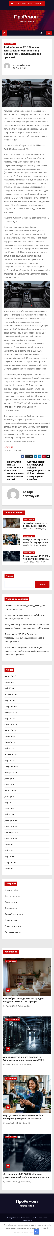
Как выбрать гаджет (14, 914)
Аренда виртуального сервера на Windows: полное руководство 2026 (23, 1058)
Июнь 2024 (10, 742)
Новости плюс (11, 920)
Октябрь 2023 (11, 784)
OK (36, 1232)
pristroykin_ (26, 65)
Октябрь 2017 (11, 838)
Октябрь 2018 (11, 826)
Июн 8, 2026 (28, 562)
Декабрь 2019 (11, 820)
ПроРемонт (27, 16)
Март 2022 (9, 802)
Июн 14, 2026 (29, 545)
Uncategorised (12, 890)
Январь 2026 (11, 712)
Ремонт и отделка (13, 926)
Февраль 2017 (11, 862)
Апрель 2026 (11, 694)
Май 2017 (9, 850)
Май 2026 (9, 688)
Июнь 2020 (10, 808)
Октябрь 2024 (11, 724)
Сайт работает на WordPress (18, 1218)
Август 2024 (10, 730)
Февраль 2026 (11, 706)
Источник (8, 447)
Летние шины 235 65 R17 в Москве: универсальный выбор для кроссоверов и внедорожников (24, 638)
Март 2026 (10, 700)
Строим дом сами (13, 932)
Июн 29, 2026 (12, 1064)
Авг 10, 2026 (28, 528)
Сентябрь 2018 (11, 832)
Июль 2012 (9, 868)
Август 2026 (10, 676)
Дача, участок (11, 908)
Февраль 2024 (11, 766)
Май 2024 (9, 748)
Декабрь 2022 (11, 796)
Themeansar (27, 1220)
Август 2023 (10, 790)
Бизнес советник (12, 896)
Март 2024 (10, 760)
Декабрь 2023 (11, 778)
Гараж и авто (9, 44)
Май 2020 (9, 814)
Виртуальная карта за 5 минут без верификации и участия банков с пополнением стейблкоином (23, 1118)
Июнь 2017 (9, 844)
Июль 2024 (10, 736)
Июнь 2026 (10, 682)
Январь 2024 (11, 772)
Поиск (9, 576)
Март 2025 (10, 718)
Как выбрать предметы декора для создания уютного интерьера (35, 526)
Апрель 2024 (11, 754)
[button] (42, 33)
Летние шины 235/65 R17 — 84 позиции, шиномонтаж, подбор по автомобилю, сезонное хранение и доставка (27, 651)
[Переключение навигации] (36, 33)
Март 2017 (9, 856)
